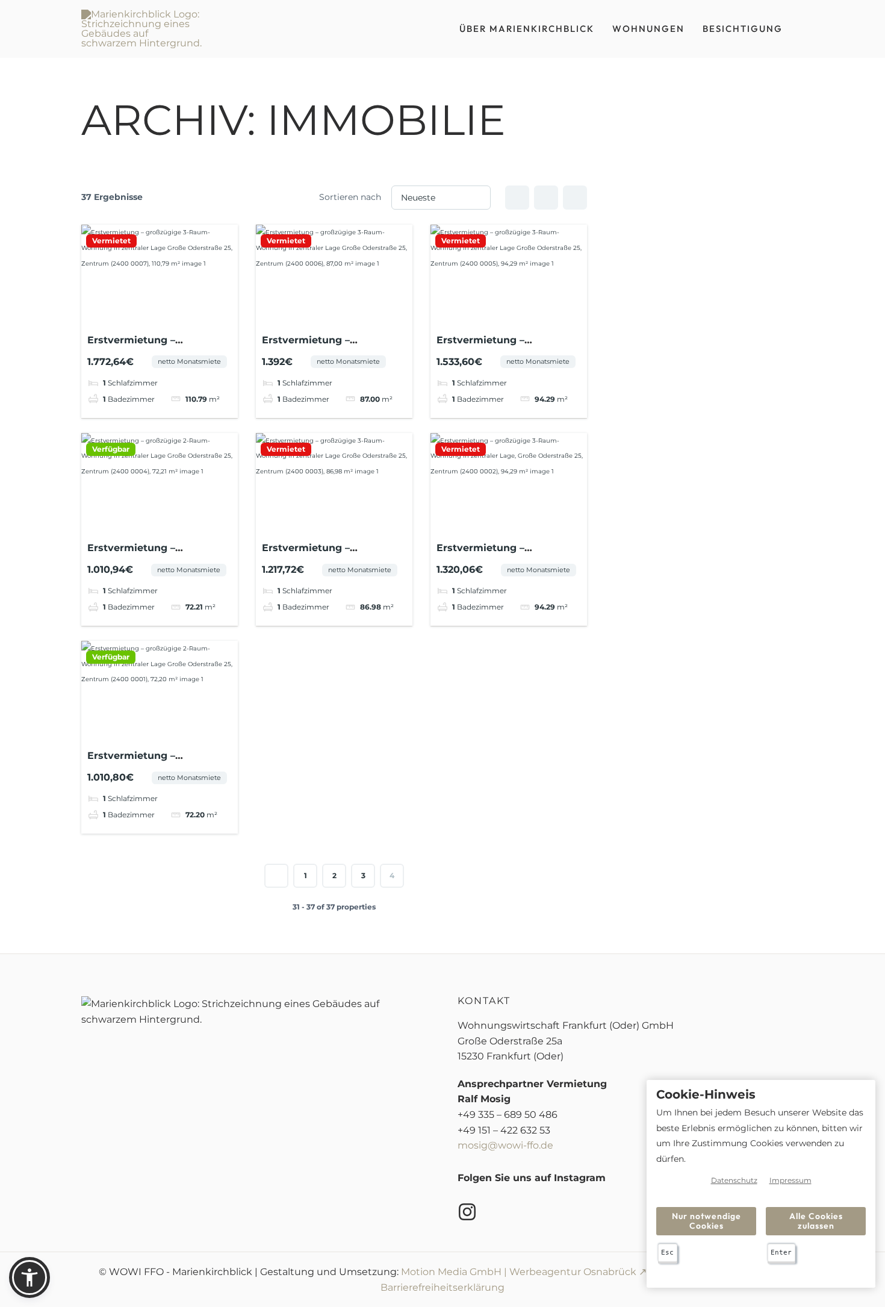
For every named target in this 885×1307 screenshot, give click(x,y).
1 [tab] (137, 316)
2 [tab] (148, 316)
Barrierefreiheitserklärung (442, 1287)
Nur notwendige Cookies (706, 1221)
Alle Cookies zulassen (816, 1221)
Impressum (790, 1180)
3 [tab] (159, 316)
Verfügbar (110, 449)
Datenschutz (734, 1180)
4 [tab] (170, 316)
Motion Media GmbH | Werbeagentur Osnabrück (518, 1271)
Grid (517, 198)
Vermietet (111, 241)
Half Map (575, 198)
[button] (29, 1277)
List (546, 198)
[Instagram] (467, 1211)
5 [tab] (181, 316)
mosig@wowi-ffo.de (505, 1145)
